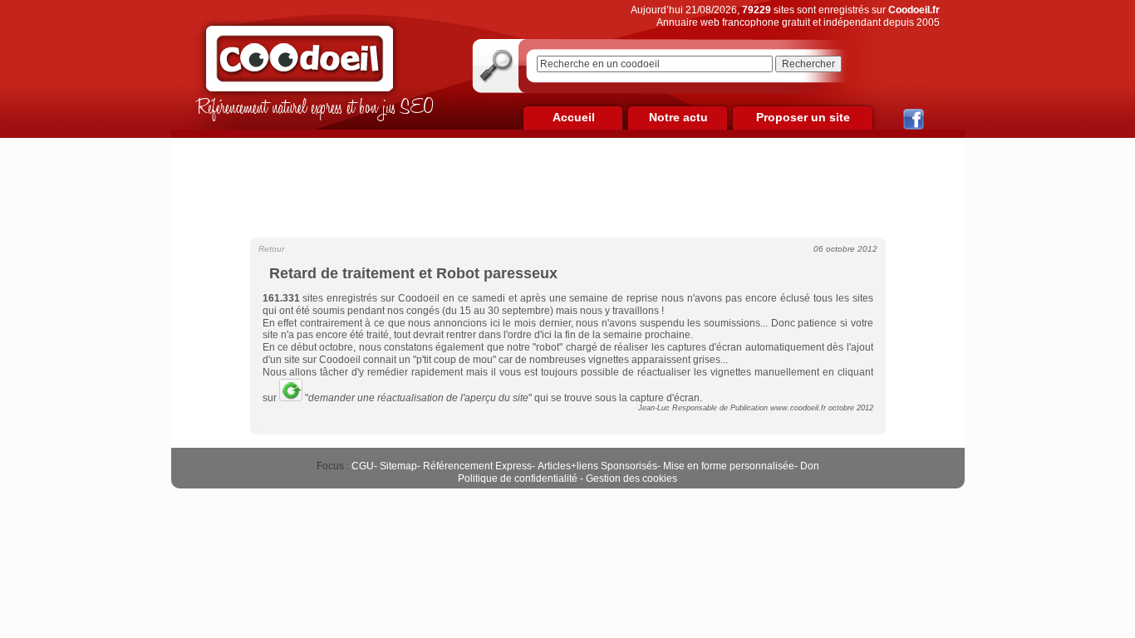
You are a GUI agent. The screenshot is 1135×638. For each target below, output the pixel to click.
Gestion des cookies (631, 478)
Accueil (574, 117)
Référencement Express (477, 466)
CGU (362, 466)
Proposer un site (803, 117)
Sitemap (398, 466)
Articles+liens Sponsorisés (597, 466)
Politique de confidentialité (517, 478)
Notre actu (678, 117)
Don (809, 466)
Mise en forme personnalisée (728, 466)
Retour (271, 248)
